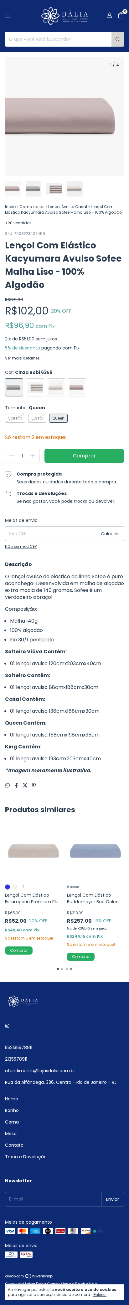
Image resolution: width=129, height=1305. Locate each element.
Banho (12, 1110)
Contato (14, 1145)
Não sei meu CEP (21, 546)
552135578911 (18, 1047)
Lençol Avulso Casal (67, 206)
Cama (12, 1122)
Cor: (28, 372)
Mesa (11, 1133)
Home (11, 1099)
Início (10, 206)
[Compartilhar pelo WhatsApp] (8, 785)
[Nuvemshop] (29, 1277)
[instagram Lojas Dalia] (7, 1026)
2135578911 (16, 1059)
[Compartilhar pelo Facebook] (17, 785)
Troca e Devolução (26, 1157)
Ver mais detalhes (22, 358)
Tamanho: (25, 408)
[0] (120, 16)
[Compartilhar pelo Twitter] (26, 785)
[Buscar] (117, 39)
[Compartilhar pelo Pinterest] (33, 785)
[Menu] (8, 16)
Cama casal (31, 206)
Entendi (99, 1294)
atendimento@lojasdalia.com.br (40, 1071)
